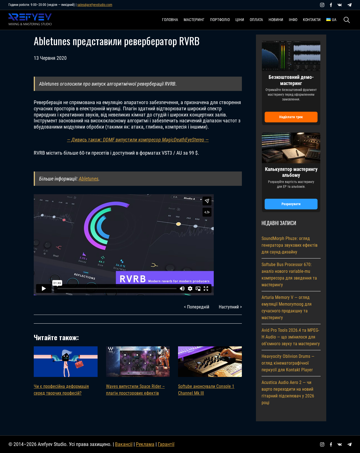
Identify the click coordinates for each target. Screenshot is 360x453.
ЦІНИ (239, 19)
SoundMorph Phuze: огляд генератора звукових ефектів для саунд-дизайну (290, 245)
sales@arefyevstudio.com (94, 5)
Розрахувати (291, 204)
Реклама (145, 444)
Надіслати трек (291, 117)
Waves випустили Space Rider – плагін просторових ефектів (135, 390)
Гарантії (166, 444)
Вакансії (123, 444)
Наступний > (230, 307)
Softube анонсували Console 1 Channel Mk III (206, 390)
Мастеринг (194, 19)
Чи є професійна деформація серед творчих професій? (61, 390)
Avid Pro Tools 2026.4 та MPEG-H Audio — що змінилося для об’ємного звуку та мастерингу (291, 337)
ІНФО (293, 19)
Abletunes (88, 179)
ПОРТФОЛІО (220, 19)
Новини (276, 19)
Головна (170, 19)
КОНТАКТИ (312, 19)
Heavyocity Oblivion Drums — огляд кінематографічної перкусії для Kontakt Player (288, 363)
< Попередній (196, 307)
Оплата (256, 19)
